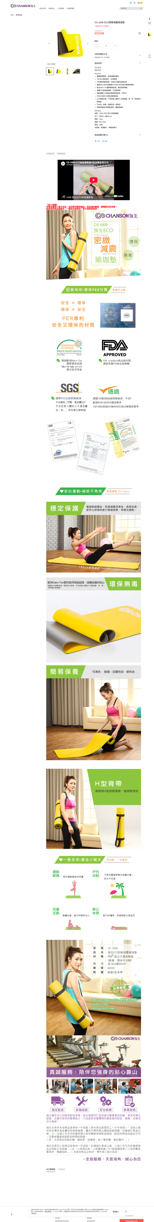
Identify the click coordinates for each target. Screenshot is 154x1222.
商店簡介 (58, 1218)
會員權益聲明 (91, 1221)
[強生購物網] (23, 6)
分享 (98, 141)
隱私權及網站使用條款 (62, 1221)
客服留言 (89, 1218)
